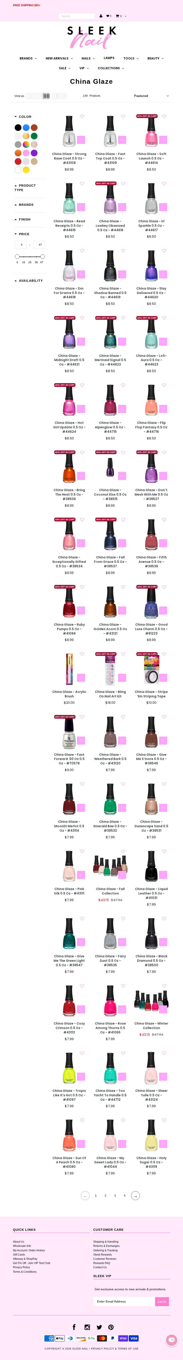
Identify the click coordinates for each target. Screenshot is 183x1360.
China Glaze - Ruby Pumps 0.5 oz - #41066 (69, 629)
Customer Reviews (104, 1258)
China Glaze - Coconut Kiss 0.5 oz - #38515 (110, 494)
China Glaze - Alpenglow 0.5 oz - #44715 (110, 427)
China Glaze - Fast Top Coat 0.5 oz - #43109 (110, 158)
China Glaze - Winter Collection (151, 1025)
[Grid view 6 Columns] (62, 96)
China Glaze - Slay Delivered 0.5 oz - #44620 (151, 293)
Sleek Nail (80, 1348)
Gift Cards (19, 1254)
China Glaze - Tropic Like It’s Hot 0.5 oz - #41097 (69, 1095)
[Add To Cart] (81, 140)
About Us (18, 1241)
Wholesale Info (22, 1246)
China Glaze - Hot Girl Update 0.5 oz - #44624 (69, 427)
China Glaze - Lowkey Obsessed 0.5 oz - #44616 (110, 225)
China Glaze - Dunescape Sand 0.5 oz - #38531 (151, 826)
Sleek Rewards (102, 1254)
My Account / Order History (29, 1250)
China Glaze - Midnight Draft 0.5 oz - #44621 (69, 360)
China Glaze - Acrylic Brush (69, 694)
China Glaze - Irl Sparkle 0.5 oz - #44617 (151, 225)
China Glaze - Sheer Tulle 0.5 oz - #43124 (151, 1095)
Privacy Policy (21, 1267)
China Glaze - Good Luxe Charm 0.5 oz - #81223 (151, 629)
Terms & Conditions (25, 1271)
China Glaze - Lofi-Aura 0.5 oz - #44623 (151, 360)
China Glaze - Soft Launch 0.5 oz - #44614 (151, 158)
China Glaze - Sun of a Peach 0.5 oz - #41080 (69, 1162)
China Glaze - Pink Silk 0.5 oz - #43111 (69, 891)
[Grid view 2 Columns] (34, 96)
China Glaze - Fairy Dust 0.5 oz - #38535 (110, 960)
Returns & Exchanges (106, 1246)
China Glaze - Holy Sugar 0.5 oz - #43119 (151, 1162)
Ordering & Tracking (105, 1250)
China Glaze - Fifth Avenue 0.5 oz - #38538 (151, 561)
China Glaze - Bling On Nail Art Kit (110, 694)
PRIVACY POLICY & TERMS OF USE (115, 1348)
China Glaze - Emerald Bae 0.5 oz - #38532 (110, 826)
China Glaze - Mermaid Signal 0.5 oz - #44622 (110, 360)
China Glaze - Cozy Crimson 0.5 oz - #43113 (69, 1028)
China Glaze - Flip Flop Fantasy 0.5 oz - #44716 (151, 427)
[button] (171, 1340)
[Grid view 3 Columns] (39, 96)
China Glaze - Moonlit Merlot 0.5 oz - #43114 (69, 826)
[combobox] (77, 16)
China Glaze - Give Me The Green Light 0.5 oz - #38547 (69, 960)
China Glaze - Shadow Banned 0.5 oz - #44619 (110, 293)
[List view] (28, 96)
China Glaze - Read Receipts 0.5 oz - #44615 (69, 225)
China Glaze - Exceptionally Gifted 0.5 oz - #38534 (69, 561)
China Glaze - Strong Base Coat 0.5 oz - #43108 (69, 158)
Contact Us (100, 1267)
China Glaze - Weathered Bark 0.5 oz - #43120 (110, 759)
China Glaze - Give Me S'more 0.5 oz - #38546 (151, 759)
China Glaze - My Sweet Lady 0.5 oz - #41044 (110, 1162)
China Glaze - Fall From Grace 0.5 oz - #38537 (110, 561)
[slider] (17, 256)
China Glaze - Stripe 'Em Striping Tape (151, 694)
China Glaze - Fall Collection (110, 891)
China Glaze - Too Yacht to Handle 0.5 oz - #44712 (110, 1095)
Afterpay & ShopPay (25, 1258)
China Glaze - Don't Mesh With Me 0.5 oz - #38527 (151, 494)
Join (162, 1302)
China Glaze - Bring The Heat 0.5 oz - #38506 (69, 494)
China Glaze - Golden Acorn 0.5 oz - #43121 (110, 629)
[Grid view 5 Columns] (53, 96)
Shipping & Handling (106, 1241)
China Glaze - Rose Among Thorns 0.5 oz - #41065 (110, 1028)
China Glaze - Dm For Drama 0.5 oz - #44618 (69, 293)
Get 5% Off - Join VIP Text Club (31, 1263)
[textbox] (21, 245)
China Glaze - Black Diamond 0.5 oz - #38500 (151, 960)
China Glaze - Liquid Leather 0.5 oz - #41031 (151, 893)
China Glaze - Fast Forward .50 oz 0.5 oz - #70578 (69, 759)
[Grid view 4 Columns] (46, 96)
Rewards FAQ (101, 1263)
